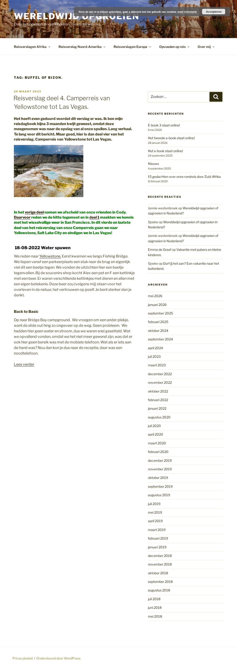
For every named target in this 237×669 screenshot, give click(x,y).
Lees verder (24, 364)
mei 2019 (155, 512)
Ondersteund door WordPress (58, 658)
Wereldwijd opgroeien (76, 16)
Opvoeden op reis (172, 47)
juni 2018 (155, 607)
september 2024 (160, 339)
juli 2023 (154, 356)
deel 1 (94, 217)
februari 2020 (158, 452)
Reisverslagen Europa (130, 47)
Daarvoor (22, 217)
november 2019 (160, 469)
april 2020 (155, 434)
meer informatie (187, 11)
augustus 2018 (159, 590)
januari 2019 (157, 547)
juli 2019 (154, 504)
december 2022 (160, 374)
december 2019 (160, 460)
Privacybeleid (22, 658)
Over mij (204, 47)
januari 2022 (157, 408)
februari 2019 (158, 538)
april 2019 (155, 521)
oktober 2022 (158, 391)
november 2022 (160, 382)
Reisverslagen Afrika (30, 47)
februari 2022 (158, 400)
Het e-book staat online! (165, 151)
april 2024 (155, 348)
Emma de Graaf (159, 249)
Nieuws (153, 164)
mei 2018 (155, 616)
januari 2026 (157, 305)
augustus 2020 (159, 417)
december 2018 (160, 556)
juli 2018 (154, 599)
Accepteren (213, 11)
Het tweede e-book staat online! (171, 138)
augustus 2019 (159, 495)
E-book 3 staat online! (164, 125)
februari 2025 (158, 322)
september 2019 (160, 486)
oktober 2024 (158, 331)
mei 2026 (155, 296)
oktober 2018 (158, 573)
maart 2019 (156, 530)
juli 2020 (154, 426)
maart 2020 (157, 443)
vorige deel (34, 212)
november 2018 (160, 564)
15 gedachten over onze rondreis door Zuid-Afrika (184, 177)
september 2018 (160, 582)
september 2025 (160, 313)
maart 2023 (157, 365)
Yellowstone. (50, 256)
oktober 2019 (158, 478)
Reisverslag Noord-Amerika (80, 47)
